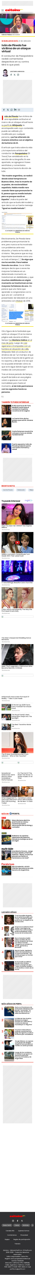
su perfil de (12, 125)
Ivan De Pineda (8, 490)
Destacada (21, 490)
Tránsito (17, 1244)
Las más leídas (9, 912)
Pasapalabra (21, 153)
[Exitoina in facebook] (17, 1220)
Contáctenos (12, 1235)
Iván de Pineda (11, 116)
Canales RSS (10, 1231)
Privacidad (24, 1235)
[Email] (19, 110)
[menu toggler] (2, 10)
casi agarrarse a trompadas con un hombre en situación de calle (16, 346)
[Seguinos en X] (22, 1220)
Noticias (26, 1225)
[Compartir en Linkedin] (15, 109)
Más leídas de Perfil (12, 1004)
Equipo (7, 1239)
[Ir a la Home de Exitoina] (14, 10)
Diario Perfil (7, 1225)
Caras (17, 1225)
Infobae (19, 301)
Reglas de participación (22, 1239)
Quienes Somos (23, 1231)
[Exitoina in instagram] (13, 1220)
